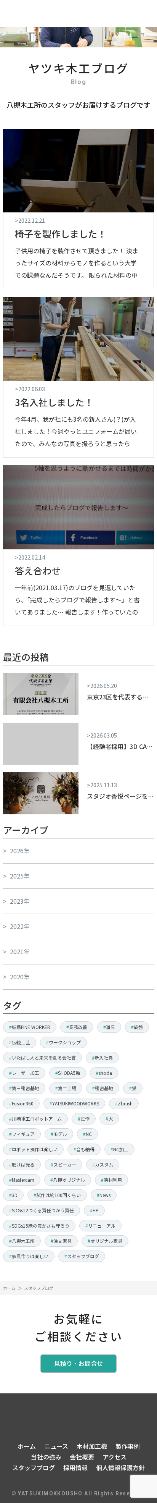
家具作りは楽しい (30, 1256)
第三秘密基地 (25, 1088)
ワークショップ (65, 1042)
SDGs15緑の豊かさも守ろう (40, 1225)
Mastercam (23, 1179)
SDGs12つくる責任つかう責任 (43, 1210)
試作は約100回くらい (58, 1195)
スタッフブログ (83, 1256)
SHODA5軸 (69, 1072)
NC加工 (120, 1149)
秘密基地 (104, 1088)
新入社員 (104, 1057)
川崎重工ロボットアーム (37, 1118)
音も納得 (85, 1149)
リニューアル (101, 1225)
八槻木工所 (23, 1241)
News (105, 1195)
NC (89, 1134)
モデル (60, 1134)
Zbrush (125, 1103)
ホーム (9, 1288)
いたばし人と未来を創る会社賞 (44, 1057)
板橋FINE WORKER (31, 1027)
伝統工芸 (21, 1042)
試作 (85, 1118)
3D (15, 1195)
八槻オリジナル (69, 1179)
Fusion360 (23, 1103)
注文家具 (62, 1241)
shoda (105, 1072)
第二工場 (67, 1088)
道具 (110, 1027)
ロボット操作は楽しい (35, 1149)
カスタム (104, 1164)
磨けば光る (23, 1164)
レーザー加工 (25, 1072)
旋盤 (138, 1027)
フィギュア (23, 1134)
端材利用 (113, 1179)
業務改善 (78, 1027)
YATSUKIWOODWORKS (75, 1103)
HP (96, 1210)
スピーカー (64, 1164)
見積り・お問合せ (78, 1363)
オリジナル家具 (106, 1241)
